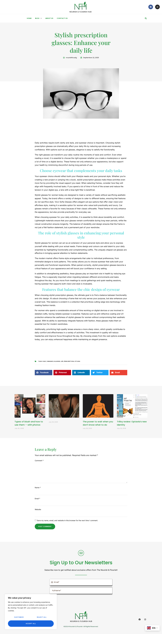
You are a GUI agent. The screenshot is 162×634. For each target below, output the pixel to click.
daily (45, 361)
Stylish (77, 361)
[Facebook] (150, 7)
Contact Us (62, 18)
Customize (19, 617)
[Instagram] (157, 7)
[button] (145, 18)
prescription (69, 361)
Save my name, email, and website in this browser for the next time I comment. (67, 520)
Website (38, 509)
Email (37, 499)
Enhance (50, 361)
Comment (39, 461)
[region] (31, 611)
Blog (37, 18)
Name (38, 488)
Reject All (42, 617)
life (62, 361)
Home (29, 18)
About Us (49, 18)
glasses (57, 361)
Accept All (31, 623)
